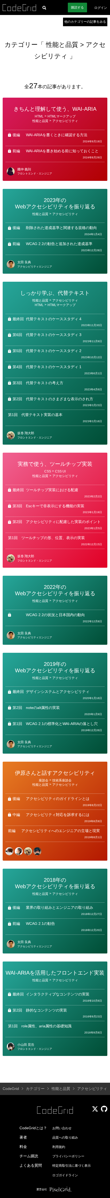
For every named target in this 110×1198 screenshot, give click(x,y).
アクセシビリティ (65, 121)
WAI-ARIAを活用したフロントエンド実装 (55, 973)
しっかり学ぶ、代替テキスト (55, 293)
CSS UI (60, 471)
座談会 (43, 780)
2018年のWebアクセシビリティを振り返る (55, 883)
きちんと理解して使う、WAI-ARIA (55, 109)
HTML (39, 116)
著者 (23, 1137)
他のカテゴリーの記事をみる (85, 22)
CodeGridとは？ (33, 1128)
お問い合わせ (62, 1128)
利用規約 (58, 1147)
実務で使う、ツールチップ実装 (55, 464)
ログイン (100, 8)
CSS (47, 471)
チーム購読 (28, 1156)
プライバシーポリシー (68, 1156)
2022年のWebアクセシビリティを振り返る (55, 590)
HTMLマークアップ (62, 116)
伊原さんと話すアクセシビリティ (55, 773)
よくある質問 (30, 1165)
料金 (23, 1146)
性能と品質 (63, 44)
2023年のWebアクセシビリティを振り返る (55, 203)
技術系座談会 (62, 780)
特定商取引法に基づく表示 (71, 1166)
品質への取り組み (65, 1137)
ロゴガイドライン (65, 1175)
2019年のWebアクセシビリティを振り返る (55, 667)
